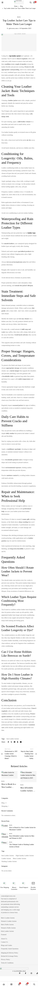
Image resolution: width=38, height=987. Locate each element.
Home (16, 6)
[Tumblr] (17, 742)
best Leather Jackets (13, 739)
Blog (21, 6)
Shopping (4, 806)
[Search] (30, 2)
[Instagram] (31, 973)
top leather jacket (15, 56)
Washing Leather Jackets (9, 861)
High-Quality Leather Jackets (25, 855)
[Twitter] (11, 742)
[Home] (4, 984)
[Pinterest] (19, 973)
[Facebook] (8, 742)
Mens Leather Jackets (19, 858)
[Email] (20, 742)
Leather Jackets (6, 858)
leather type (31, 233)
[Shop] (11, 984)
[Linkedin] (14, 742)
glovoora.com (12, 28)
